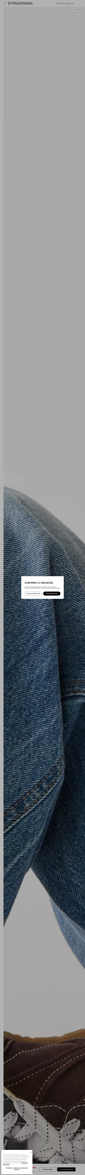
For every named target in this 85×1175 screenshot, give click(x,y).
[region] (16, 1162)
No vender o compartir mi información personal (17, 1168)
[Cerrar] (30, 1152)
